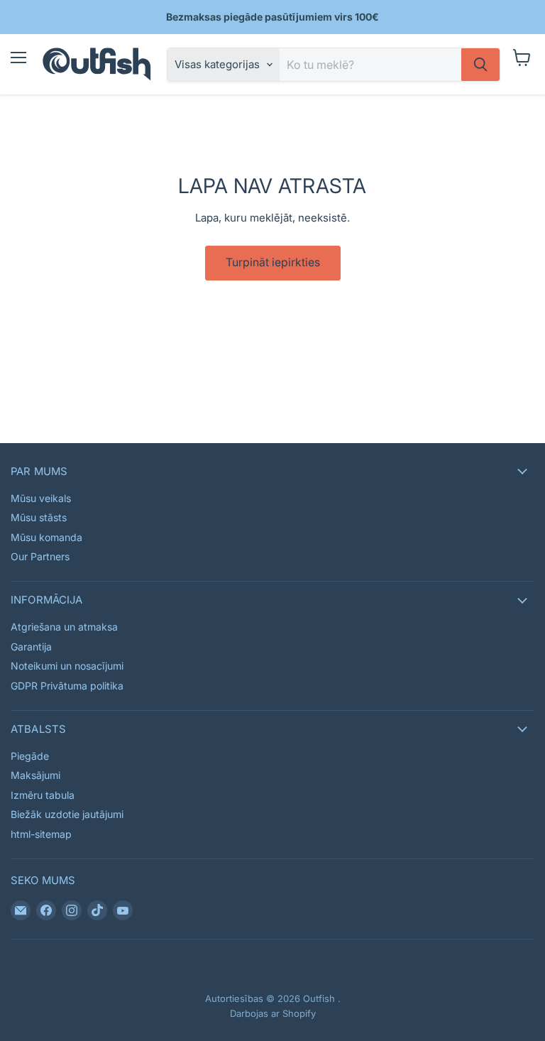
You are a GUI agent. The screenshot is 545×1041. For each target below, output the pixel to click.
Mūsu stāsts (39, 517)
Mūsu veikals (41, 498)
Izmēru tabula (43, 795)
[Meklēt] (480, 64)
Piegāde (30, 756)
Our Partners (40, 556)
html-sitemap (41, 834)
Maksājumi (35, 775)
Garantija (31, 647)
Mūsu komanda (46, 537)
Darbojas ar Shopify (273, 1013)
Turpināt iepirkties (273, 262)
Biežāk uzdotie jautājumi (67, 814)
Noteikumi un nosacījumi (67, 666)
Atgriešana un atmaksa (64, 627)
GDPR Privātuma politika (67, 686)
